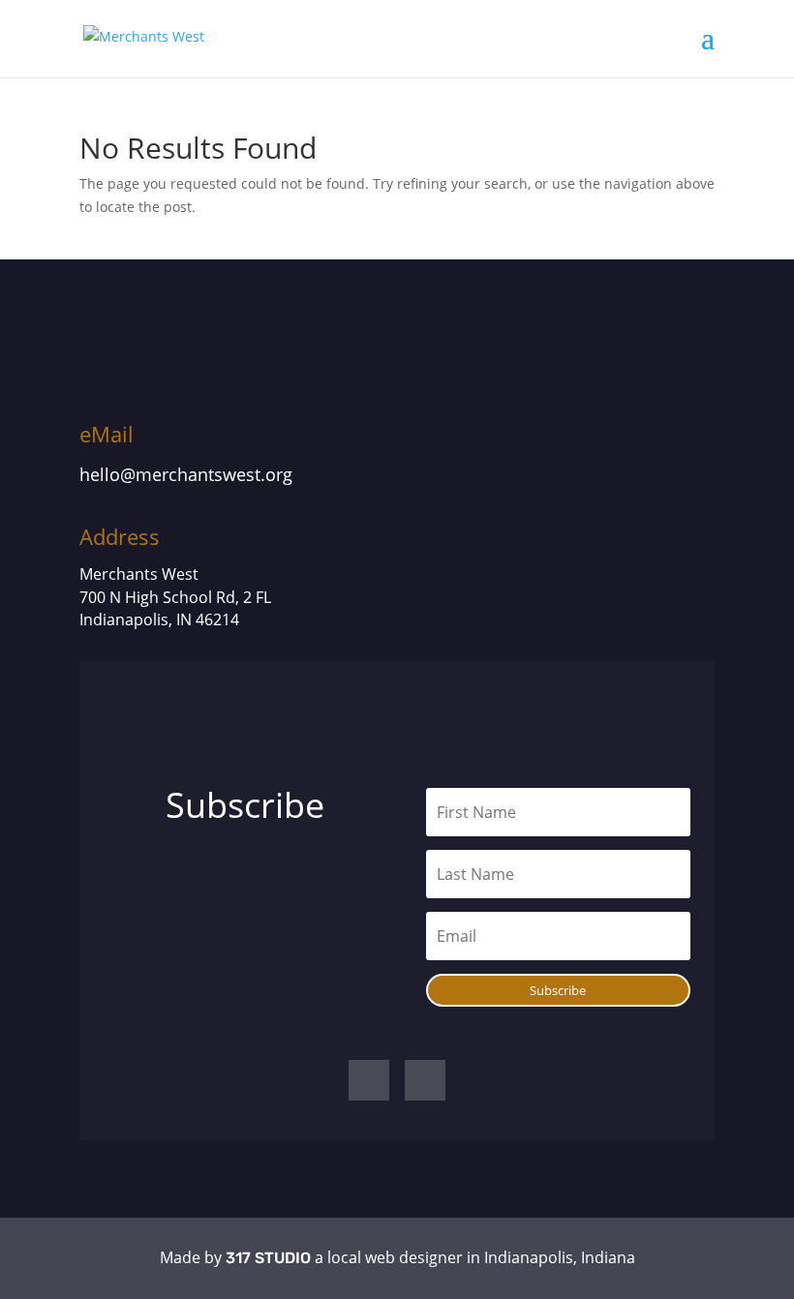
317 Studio (268, 1258)
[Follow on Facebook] (369, 1080)
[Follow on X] (425, 1080)
